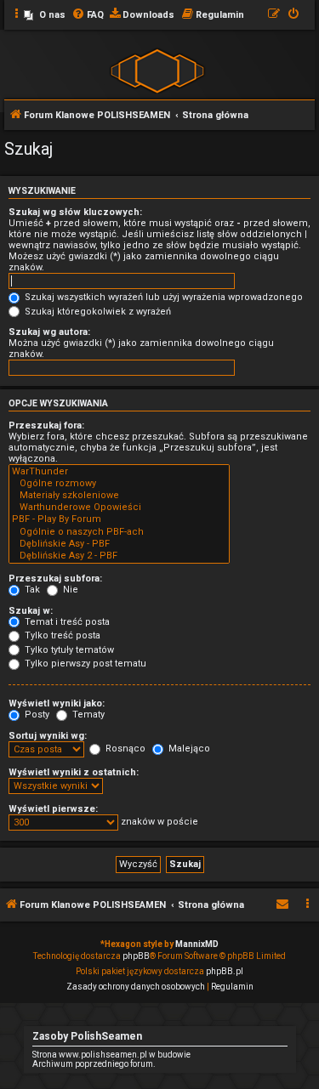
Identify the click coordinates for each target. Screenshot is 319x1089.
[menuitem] (45, 15)
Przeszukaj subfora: (55, 578)
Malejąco (188, 748)
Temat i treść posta (66, 621)
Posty (35, 714)
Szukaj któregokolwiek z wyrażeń (96, 311)
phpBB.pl (224, 971)
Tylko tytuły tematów (68, 649)
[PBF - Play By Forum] (119, 519)
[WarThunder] (119, 472)
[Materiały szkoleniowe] (119, 496)
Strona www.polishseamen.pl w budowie (111, 1054)
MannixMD (197, 944)
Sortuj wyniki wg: (48, 735)
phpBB (136, 956)
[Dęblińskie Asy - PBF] (119, 544)
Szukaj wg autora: (49, 331)
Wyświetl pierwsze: (53, 808)
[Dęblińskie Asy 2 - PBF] (119, 556)
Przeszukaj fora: (46, 425)
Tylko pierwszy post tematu (84, 663)
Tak (31, 589)
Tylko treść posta (61, 635)
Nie (69, 589)
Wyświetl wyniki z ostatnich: (74, 772)
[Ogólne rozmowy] (119, 484)
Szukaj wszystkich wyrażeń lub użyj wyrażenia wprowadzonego (162, 297)
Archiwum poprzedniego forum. (94, 1064)
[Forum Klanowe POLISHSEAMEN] (157, 70)
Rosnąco (124, 748)
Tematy (87, 714)
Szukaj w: (31, 610)
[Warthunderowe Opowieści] (119, 507)
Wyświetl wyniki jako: (57, 703)
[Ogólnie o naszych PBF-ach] (119, 532)
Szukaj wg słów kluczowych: (75, 212)
